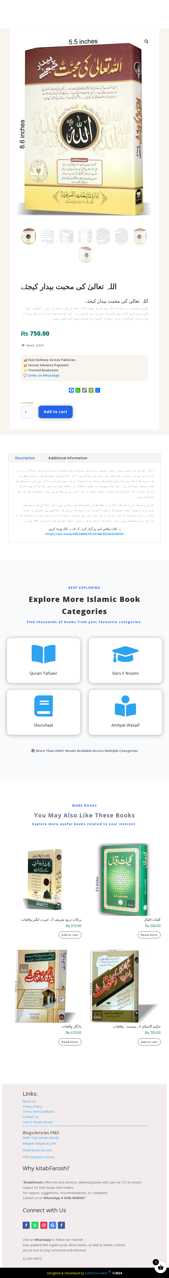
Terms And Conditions (38, 1111)
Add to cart (55, 411)
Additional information (67, 458)
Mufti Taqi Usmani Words (41, 1137)
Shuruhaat (43, 725)
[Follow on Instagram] (43, 1225)
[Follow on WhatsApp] (35, 1225)
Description (25, 458)
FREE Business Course (39, 1157)
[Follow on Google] (52, 1225)
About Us (29, 1101)
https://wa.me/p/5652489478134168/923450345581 (85, 534)
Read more (149, 935)
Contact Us (31, 1117)
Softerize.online (96, 1273)
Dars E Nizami (125, 673)
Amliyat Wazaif (125, 725)
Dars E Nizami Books (38, 1122)
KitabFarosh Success (37, 1150)
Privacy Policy (32, 1106)
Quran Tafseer (43, 673)
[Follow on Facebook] (26, 1225)
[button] (147, 42)
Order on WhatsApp (43, 375)
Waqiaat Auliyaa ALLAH (39, 1143)
